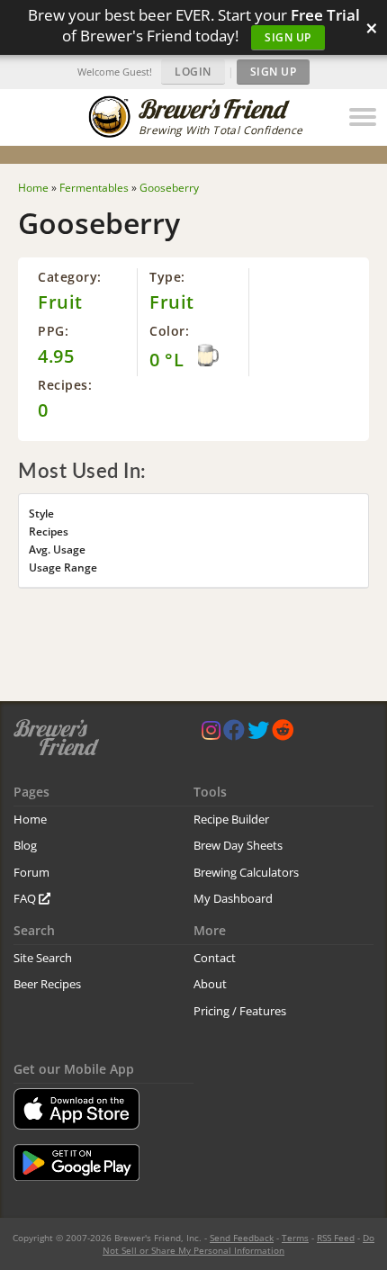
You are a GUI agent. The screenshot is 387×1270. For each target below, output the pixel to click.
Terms (295, 1237)
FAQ (26, 898)
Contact (215, 958)
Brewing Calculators (246, 872)
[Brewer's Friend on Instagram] (211, 734)
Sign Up (288, 37)
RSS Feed (336, 1237)
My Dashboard (233, 898)
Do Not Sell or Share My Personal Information (238, 1243)
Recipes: (65, 384)
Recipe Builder (231, 819)
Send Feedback (242, 1237)
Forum (32, 872)
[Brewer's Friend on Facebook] (234, 734)
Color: (169, 330)
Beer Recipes (47, 984)
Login (193, 71)
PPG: (53, 330)
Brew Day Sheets (238, 845)
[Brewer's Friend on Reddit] (282, 734)
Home (30, 819)
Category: (70, 276)
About (210, 984)
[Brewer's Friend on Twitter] (258, 734)
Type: (167, 276)
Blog (25, 845)
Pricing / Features (240, 1011)
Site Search (43, 958)
